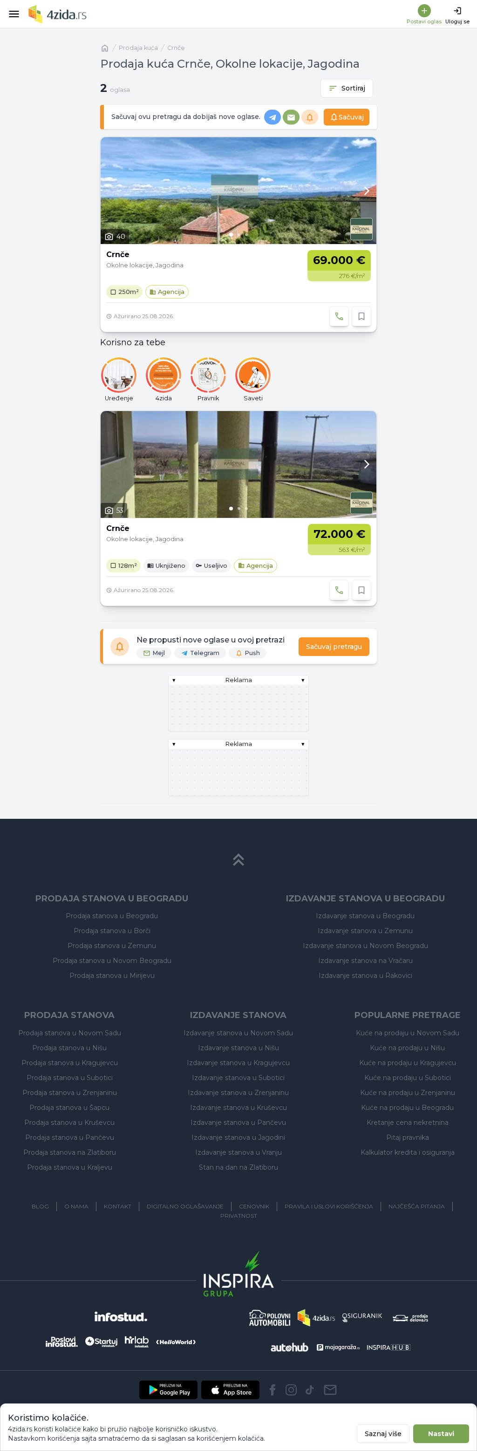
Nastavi (441, 1434)
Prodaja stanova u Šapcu (69, 1107)
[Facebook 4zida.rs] (272, 1389)
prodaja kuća (138, 47)
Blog (40, 1206)
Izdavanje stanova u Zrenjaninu (238, 1092)
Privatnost (238, 1215)
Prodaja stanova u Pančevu (69, 1137)
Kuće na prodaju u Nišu (407, 1048)
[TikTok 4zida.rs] (309, 1389)
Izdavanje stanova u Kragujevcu (238, 1063)
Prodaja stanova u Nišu (69, 1048)
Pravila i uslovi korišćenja (329, 1206)
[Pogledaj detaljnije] (238, 190)
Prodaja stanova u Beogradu (112, 916)
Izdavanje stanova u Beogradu (365, 916)
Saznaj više (383, 1434)
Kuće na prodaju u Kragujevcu (407, 1063)
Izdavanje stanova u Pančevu (238, 1122)
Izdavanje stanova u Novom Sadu (238, 1033)
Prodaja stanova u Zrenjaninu (69, 1092)
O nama (76, 1206)
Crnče (176, 47)
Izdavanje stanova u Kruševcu (238, 1107)
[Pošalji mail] (330, 1389)
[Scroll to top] (238, 860)
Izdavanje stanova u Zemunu (365, 931)
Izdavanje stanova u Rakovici (365, 975)
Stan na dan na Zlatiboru (238, 1167)
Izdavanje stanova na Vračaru (365, 960)
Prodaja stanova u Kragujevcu (69, 1063)
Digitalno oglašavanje (185, 1206)
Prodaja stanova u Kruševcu (69, 1122)
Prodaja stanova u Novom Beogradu (112, 960)
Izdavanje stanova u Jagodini (238, 1137)
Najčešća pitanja (416, 1206)
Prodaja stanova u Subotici (70, 1078)
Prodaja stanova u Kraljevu (69, 1167)
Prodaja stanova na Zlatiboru (69, 1152)
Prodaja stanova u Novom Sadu (69, 1033)
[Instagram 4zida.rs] (291, 1389)
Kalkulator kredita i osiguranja (408, 1152)
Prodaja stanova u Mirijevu (112, 975)
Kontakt (117, 1206)
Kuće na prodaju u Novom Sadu (407, 1033)
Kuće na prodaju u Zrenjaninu (407, 1092)
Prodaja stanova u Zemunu (112, 946)
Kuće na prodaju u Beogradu (407, 1107)
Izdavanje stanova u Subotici (238, 1078)
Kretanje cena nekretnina (408, 1122)
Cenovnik (254, 1206)
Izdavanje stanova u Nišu (238, 1048)
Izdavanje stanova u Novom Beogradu (365, 946)
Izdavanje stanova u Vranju (238, 1152)
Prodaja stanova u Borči (112, 931)
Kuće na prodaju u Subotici (407, 1078)
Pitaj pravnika (407, 1137)
